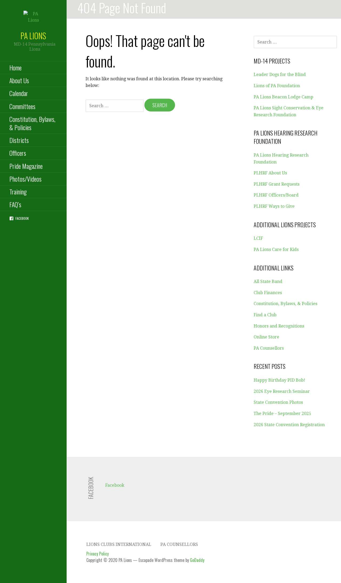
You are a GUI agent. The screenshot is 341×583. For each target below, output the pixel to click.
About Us (19, 80)
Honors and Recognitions (279, 326)
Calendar (18, 93)
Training (18, 191)
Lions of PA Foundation (277, 85)
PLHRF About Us (270, 172)
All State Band (268, 281)
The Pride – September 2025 (282, 413)
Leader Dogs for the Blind (280, 74)
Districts (19, 140)
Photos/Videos (25, 178)
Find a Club (265, 314)
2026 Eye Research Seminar (282, 391)
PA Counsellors (269, 348)
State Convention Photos (278, 402)
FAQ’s (15, 204)
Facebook (22, 218)
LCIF (258, 238)
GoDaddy (197, 560)
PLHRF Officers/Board (276, 195)
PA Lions (33, 36)
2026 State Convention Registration (289, 424)
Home (15, 67)
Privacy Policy (97, 553)
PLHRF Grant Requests (276, 184)
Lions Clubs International (118, 544)
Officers (17, 153)
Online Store (266, 337)
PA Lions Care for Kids (276, 249)
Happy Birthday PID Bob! (279, 380)
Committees (22, 106)
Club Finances (268, 292)
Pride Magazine (26, 166)
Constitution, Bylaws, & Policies (32, 123)
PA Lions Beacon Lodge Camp (283, 96)
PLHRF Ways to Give (274, 206)
